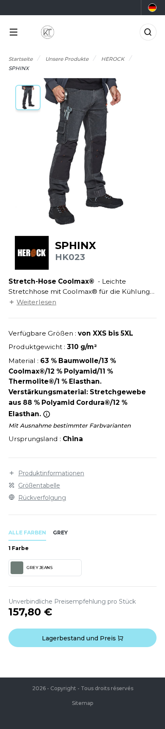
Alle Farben (27, 532)
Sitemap (82, 703)
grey (60, 532)
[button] (28, 97)
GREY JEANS (39, 567)
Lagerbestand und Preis (80, 638)
